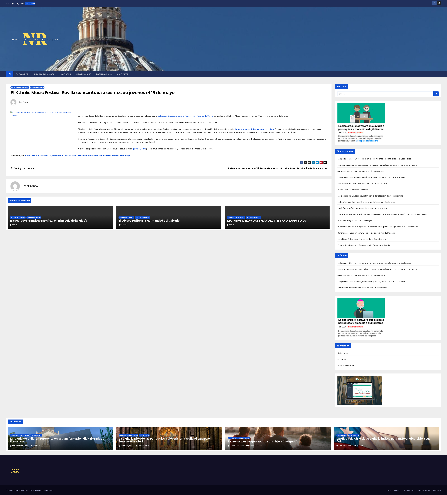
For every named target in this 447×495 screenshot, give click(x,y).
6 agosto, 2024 (346, 446)
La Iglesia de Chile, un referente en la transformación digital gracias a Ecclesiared (374, 159)
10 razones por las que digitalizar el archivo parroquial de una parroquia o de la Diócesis (377, 227)
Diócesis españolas (44, 74)
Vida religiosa (83, 74)
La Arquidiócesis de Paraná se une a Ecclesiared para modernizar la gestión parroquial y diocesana (382, 214)
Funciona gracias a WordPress (17, 490)
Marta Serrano (255, 446)
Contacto (122, 74)
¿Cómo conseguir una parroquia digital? (355, 220)
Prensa (25, 102)
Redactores (342, 353)
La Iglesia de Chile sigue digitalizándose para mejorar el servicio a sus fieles (371, 177)
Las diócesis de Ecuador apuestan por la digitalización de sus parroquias (370, 196)
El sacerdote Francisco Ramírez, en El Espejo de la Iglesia (48, 220)
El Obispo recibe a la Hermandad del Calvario (149, 220)
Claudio (36, 446)
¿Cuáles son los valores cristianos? (353, 189)
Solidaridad (232, 438)
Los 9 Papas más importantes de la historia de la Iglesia (362, 208)
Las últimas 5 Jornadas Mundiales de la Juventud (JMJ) (362, 239)
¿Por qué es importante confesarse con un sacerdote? (362, 183)
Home (389, 490)
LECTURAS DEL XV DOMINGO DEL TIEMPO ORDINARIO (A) (266, 220)
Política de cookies (345, 365)
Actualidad (22, 74)
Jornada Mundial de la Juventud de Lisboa (254, 129)
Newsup (38, 490)
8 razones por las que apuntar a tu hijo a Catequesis (361, 171)
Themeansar (48, 490)
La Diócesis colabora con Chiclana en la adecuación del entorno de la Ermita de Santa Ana (275, 168)
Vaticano (66, 74)
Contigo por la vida (24, 168)
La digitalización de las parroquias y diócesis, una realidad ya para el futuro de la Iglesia (377, 165)
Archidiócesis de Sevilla (19, 87)
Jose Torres (143, 446)
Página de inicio (408, 490)
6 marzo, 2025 (127, 446)
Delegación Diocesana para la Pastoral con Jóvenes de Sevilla (185, 116)
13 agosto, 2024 (237, 446)
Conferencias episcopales (20, 435)
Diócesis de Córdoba (18, 217)
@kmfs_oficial (139, 149)
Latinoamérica (104, 74)
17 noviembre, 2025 (20, 446)
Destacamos (144, 435)
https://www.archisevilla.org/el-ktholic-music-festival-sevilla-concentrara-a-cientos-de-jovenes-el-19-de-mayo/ (78, 155)
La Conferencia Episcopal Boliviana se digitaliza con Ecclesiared (366, 202)
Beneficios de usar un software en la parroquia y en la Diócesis (366, 233)
